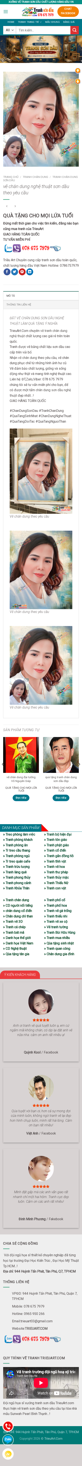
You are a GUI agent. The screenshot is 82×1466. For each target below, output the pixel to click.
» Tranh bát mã (13, 932)
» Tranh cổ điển (55, 850)
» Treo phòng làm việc (19, 834)
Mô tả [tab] (11, 295)
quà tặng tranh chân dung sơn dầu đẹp (61, 779)
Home (11, 22)
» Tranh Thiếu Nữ (56, 883)
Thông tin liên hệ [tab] (19, 304)
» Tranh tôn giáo (55, 840)
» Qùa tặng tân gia (16, 954)
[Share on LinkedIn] (29, 272)
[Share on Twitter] (14, 272)
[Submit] (74, 30)
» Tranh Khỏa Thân (16, 888)
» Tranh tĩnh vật (55, 861)
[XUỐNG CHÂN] (78, 81)
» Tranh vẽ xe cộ (55, 922)
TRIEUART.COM (36, 1329)
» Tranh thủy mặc (56, 877)
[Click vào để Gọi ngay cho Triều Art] (41, 248)
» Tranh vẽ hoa (54, 867)
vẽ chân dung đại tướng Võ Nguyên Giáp (21, 779)
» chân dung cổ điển (17, 911)
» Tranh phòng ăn (15, 845)
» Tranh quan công (57, 949)
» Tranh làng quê (15, 872)
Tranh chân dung (35, 177)
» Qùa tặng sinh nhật (59, 943)
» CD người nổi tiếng (18, 905)
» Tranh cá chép (14, 927)
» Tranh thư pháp (56, 872)
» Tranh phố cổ (54, 900)
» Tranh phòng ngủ (16, 856)
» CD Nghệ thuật (15, 949)
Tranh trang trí (28, 22)
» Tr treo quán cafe (16, 861)
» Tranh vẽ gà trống (57, 911)
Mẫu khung (52, 22)
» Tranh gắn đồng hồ (59, 856)
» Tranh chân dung (16, 900)
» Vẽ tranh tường (56, 927)
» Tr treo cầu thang (16, 850)
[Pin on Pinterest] (22, 272)
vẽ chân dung (27, 358)
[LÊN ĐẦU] (78, 71)
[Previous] (3, 773)
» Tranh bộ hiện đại (57, 834)
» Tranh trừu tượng (16, 867)
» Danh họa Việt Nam (18, 943)
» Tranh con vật (55, 888)
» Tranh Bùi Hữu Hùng (59, 932)
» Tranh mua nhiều (57, 938)
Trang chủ (11, 177)
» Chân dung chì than (18, 916)
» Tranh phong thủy (16, 877)
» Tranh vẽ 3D (13, 922)
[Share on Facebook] (7, 272)
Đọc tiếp (21, 797)
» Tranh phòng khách (18, 840)
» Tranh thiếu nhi (55, 916)
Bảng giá (69, 22)
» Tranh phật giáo (56, 845)
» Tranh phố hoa (55, 905)
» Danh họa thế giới (17, 938)
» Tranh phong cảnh (17, 883)
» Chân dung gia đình (59, 954)
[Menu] (5, 11)
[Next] (79, 773)
